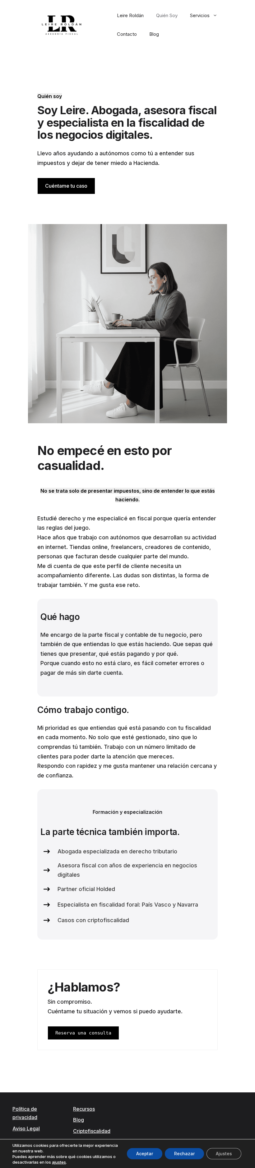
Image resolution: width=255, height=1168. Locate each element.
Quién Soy (167, 15)
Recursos (84, 1109)
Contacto (127, 34)
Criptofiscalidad (91, 1131)
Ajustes (224, 1153)
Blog (154, 34)
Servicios (200, 15)
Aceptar (144, 1153)
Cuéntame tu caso (66, 186)
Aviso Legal (26, 1128)
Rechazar (184, 1153)
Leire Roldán (130, 15)
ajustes (59, 1162)
